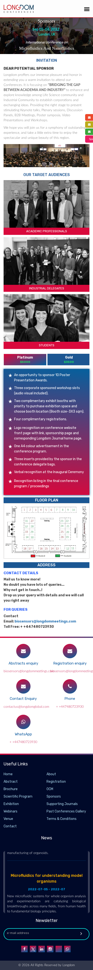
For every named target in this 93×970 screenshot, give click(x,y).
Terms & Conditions (61, 819)
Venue (8, 819)
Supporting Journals (62, 804)
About (51, 774)
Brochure (11, 789)
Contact (10, 826)
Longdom (68, 965)
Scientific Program (18, 796)
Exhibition (11, 804)
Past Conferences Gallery (66, 811)
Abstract (11, 782)
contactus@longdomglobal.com (26, 706)
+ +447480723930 (70, 706)
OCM (49, 789)
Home (8, 774)
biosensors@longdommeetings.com (45, 621)
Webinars (10, 811)
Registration (56, 782)
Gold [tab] (69, 359)
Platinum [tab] (25, 359)
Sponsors (53, 796)
